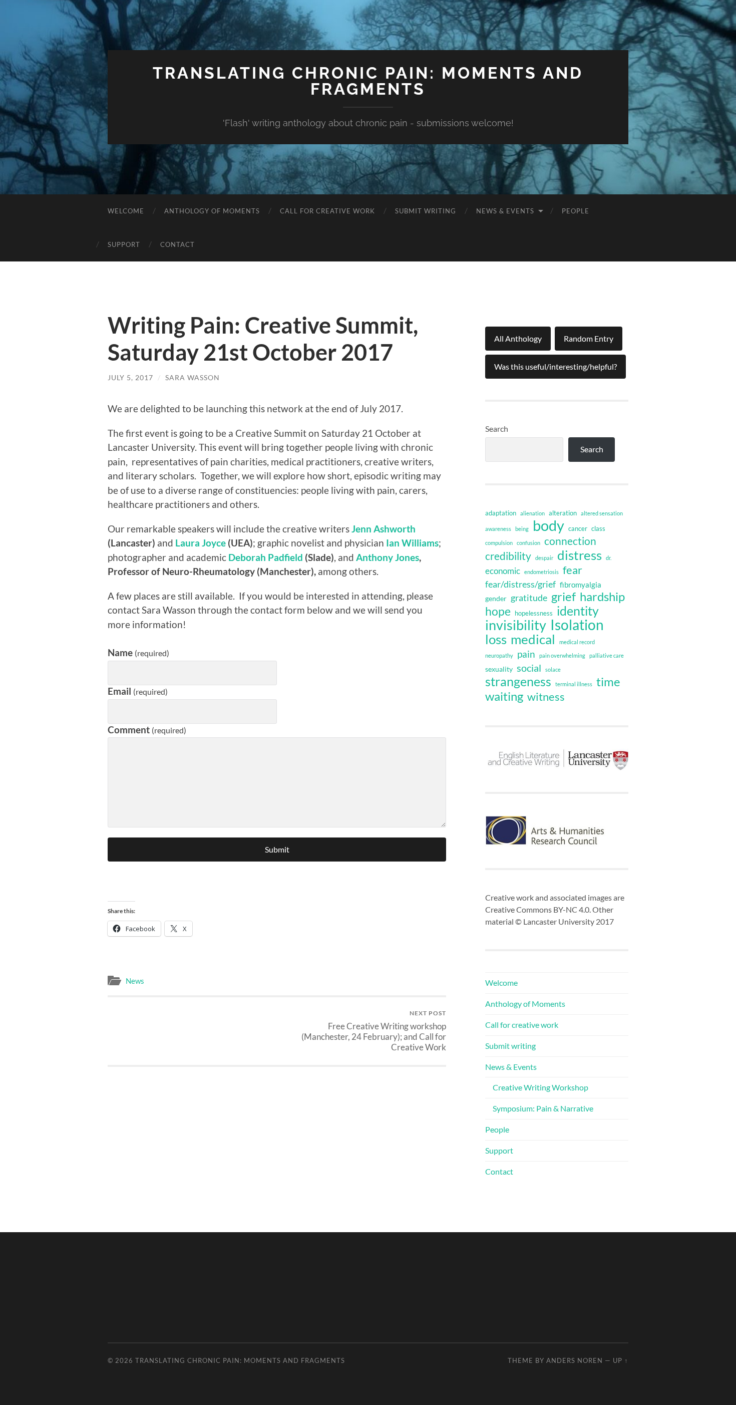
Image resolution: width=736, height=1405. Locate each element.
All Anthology (518, 338)
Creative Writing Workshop (540, 1087)
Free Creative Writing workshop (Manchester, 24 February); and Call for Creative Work (373, 1030)
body (548, 525)
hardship (602, 597)
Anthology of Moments (212, 211)
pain (526, 654)
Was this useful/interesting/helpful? (555, 366)
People (575, 211)
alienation (532, 513)
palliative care (606, 655)
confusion (528, 542)
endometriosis (541, 572)
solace (553, 669)
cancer (577, 528)
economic (502, 571)
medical (533, 639)
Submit (277, 849)
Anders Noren (574, 1360)
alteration (563, 513)
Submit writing (425, 211)
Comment (147, 729)
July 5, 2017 (130, 377)
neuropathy (499, 655)
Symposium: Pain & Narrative (543, 1108)
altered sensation (602, 513)
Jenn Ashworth (383, 528)
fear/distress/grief (520, 584)
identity (578, 611)
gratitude (529, 597)
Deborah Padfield (265, 557)
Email (138, 691)
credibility (508, 556)
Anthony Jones (387, 557)
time (608, 682)
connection (570, 541)
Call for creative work (327, 211)
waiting (504, 696)
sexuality (499, 669)
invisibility (515, 625)
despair (544, 557)
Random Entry (588, 338)
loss (496, 639)
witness (546, 697)
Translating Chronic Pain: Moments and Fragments (368, 81)
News (135, 980)
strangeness (518, 682)
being (522, 528)
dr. (608, 557)
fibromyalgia (580, 584)
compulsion (499, 542)
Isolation (577, 625)
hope (498, 611)
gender (496, 598)
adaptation (500, 513)
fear (572, 570)
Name (138, 652)
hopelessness (534, 613)
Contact (177, 244)
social (529, 668)
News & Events (505, 211)
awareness (498, 528)
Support (124, 244)
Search (496, 428)
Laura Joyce (200, 542)
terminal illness (573, 684)
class (598, 528)
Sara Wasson (192, 377)
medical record (577, 642)
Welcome (126, 211)
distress (579, 555)
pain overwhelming (562, 655)
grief (563, 597)
